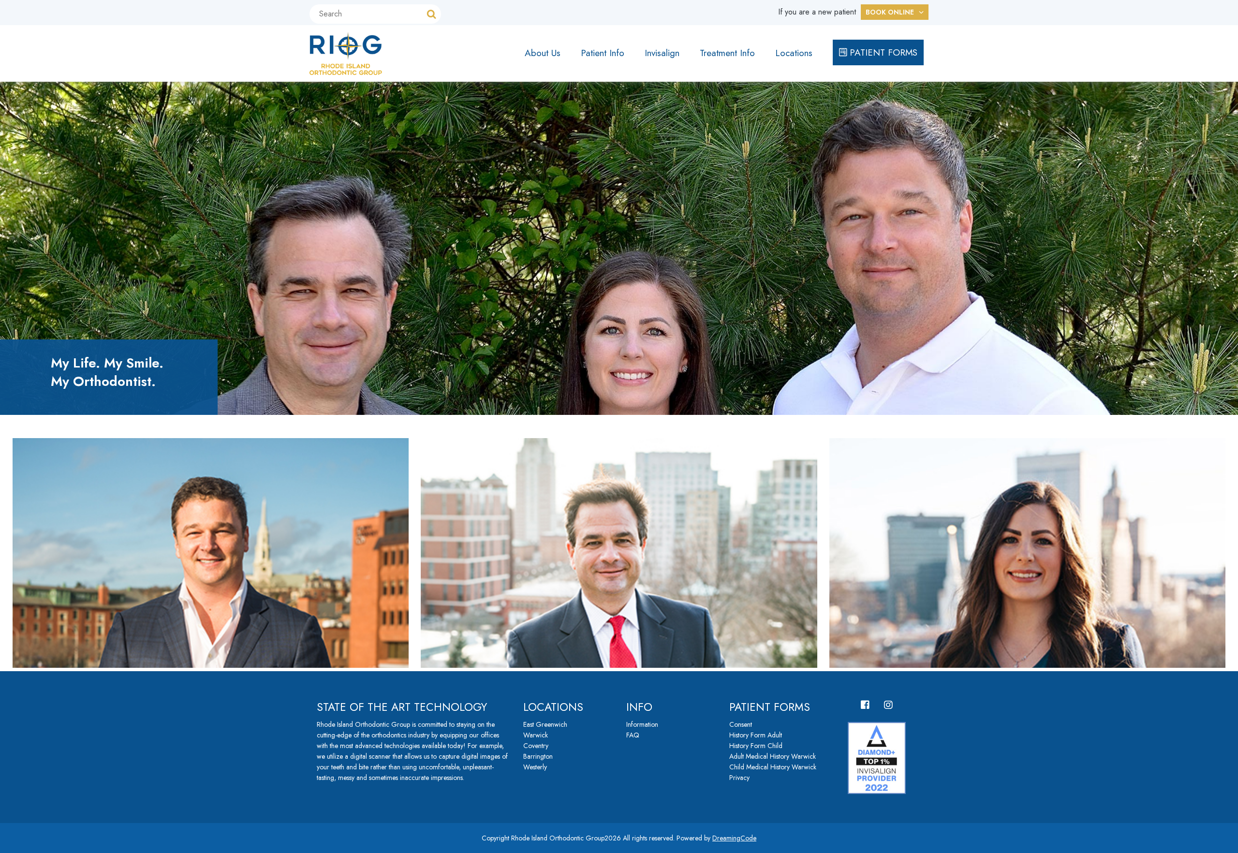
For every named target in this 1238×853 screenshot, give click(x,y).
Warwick (535, 735)
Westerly (535, 767)
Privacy (739, 777)
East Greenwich (545, 724)
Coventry (535, 745)
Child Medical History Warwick (772, 767)
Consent (740, 724)
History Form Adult (755, 735)
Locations (793, 52)
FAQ (632, 735)
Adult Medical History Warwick (772, 756)
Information (642, 724)
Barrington (538, 756)
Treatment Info (727, 52)
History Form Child (755, 745)
